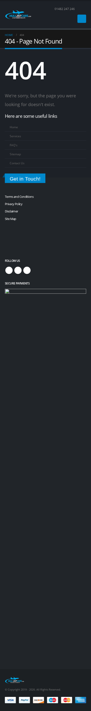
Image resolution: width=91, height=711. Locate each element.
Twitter (18, 270)
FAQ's (13, 145)
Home (14, 127)
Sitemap (15, 154)
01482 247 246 (65, 9)
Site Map (10, 219)
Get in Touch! (25, 179)
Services (15, 136)
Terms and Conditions (19, 196)
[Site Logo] (18, 14)
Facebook (9, 270)
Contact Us (17, 163)
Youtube (27, 270)
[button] (84, 8)
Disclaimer (11, 211)
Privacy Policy (13, 204)
